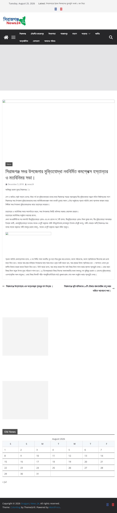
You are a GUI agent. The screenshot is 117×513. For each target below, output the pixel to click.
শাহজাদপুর (63, 33)
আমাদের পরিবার (49, 40)
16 (21, 461)
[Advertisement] (58, 67)
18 (53, 461)
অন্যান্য (84, 33)
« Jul (4, 481)
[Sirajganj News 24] (6, 37)
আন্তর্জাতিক (24, 40)
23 (21, 467)
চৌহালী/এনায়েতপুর (37, 33)
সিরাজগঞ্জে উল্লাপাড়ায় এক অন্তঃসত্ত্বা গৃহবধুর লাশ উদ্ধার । (29, 286)
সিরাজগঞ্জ (23, 33)
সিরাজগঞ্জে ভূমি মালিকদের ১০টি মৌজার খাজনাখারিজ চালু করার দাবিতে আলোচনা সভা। (87, 288)
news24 (30, 184)
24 (37, 467)
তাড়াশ (74, 33)
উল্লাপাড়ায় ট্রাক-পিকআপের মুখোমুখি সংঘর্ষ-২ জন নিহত (65, 4)
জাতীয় (97, 33)
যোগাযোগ (36, 40)
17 (37, 461)
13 (86, 455)
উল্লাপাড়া (52, 33)
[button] (88, 34)
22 (5, 467)
